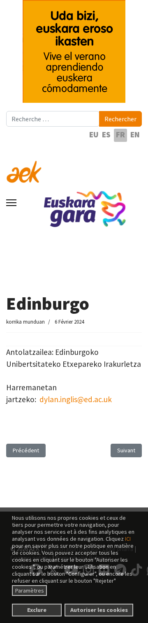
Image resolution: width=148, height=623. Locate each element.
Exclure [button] (36, 610)
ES (106, 134)
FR (120, 134)
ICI (128, 538)
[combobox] (52, 119)
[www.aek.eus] (74, 167)
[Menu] (11, 202)
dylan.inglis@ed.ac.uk (75, 399)
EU (94, 134)
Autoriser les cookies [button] (99, 610)
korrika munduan (25, 321)
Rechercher (120, 119)
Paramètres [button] (29, 590)
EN (135, 134)
